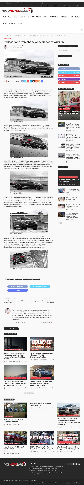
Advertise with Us (68, 6)
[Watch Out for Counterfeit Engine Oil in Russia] (15, 410)
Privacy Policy (68, 483)
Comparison (62, 177)
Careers (51, 6)
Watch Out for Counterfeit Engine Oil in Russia (13, 421)
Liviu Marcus (35, 359)
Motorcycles (54, 17)
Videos (78, 443)
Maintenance (74, 415)
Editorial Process (58, 6)
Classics (38, 378)
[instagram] (69, 79)
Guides (60, 108)
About (42, 6)
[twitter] (69, 72)
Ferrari (6, 349)
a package (32, 92)
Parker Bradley (9, 361)
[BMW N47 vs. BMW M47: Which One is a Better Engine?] (42, 438)
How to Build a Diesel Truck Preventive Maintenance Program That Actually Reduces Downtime (68, 421)
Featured (43, 378)
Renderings (18, 378)
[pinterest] (69, 75)
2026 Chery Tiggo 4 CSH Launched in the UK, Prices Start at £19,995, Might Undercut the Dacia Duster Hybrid (73, 157)
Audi (5, 38)
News (15, 17)
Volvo (33, 349)
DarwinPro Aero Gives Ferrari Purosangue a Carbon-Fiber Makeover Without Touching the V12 (14, 356)
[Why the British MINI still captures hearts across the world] (61, 191)
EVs (71, 17)
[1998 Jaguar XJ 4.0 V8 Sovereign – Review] (61, 199)
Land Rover (60, 442)
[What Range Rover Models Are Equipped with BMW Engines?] (61, 206)
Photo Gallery (13, 349)
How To (68, 415)
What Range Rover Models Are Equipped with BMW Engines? (73, 206)
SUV (74, 443)
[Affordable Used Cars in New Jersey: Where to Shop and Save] (69, 105)
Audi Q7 (12, 279)
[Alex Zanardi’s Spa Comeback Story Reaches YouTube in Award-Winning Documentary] (61, 136)
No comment (26, 46)
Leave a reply (11, 328)
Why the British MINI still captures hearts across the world (73, 191)
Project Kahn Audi (35, 279)
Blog (9, 17)
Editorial (43, 483)
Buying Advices (66, 108)
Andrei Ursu (10, 46)
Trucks (38, 17)
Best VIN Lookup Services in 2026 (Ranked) (69, 181)
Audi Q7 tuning (18, 279)
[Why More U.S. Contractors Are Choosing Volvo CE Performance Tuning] (42, 344)
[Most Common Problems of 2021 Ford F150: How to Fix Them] (15, 438)
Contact (20, 23)
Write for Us (55, 483)
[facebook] (69, 68)
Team (47, 6)
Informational (69, 177)
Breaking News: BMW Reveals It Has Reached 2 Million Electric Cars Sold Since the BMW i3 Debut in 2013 (73, 125)
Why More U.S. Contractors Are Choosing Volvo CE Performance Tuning (41, 355)
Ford (6, 443)
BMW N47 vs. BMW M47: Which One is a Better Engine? (41, 448)
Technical (64, 17)
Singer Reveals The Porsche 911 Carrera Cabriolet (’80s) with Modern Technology (41, 383)
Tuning (77, 17)
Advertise (12, 23)
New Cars (31, 17)
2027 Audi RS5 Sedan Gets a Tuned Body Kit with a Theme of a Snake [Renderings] (15, 383)
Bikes (45, 17)
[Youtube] (69, 82)
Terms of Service (76, 483)
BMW (33, 443)
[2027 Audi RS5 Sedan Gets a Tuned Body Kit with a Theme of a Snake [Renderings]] (15, 372)
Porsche (48, 378)
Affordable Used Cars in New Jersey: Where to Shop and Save (69, 113)
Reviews (22, 17)
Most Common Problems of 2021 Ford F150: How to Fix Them (14, 449)
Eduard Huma (9, 424)
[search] (82, 30)
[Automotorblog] (17, 10)
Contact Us (76, 6)
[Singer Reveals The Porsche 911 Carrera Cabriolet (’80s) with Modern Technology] (42, 372)
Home (4, 17)
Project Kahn (26, 279)
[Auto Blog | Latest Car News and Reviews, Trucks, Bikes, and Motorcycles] (15, 463)
